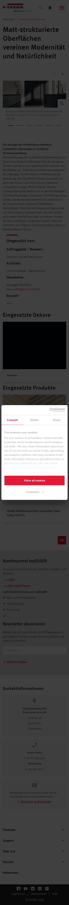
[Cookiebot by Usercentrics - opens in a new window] (49, 410)
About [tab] (57, 419)
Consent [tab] (12, 419)
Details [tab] (34, 419)
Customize (32, 491)
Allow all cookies (34, 480)
